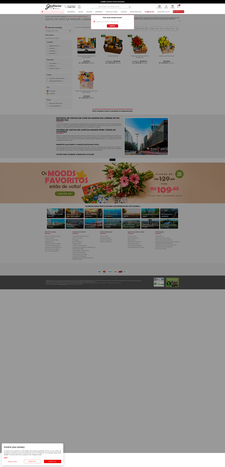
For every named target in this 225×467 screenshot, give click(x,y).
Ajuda (79, 8)
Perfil (166, 8)
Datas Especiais (136, 12)
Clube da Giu (149, 12)
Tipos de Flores (112, 12)
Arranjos (98, 12)
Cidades (124, 12)
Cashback (159, 8)
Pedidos (172, 8)
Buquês (89, 12)
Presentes (71, 12)
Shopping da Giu (163, 12)
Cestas (80, 12)
